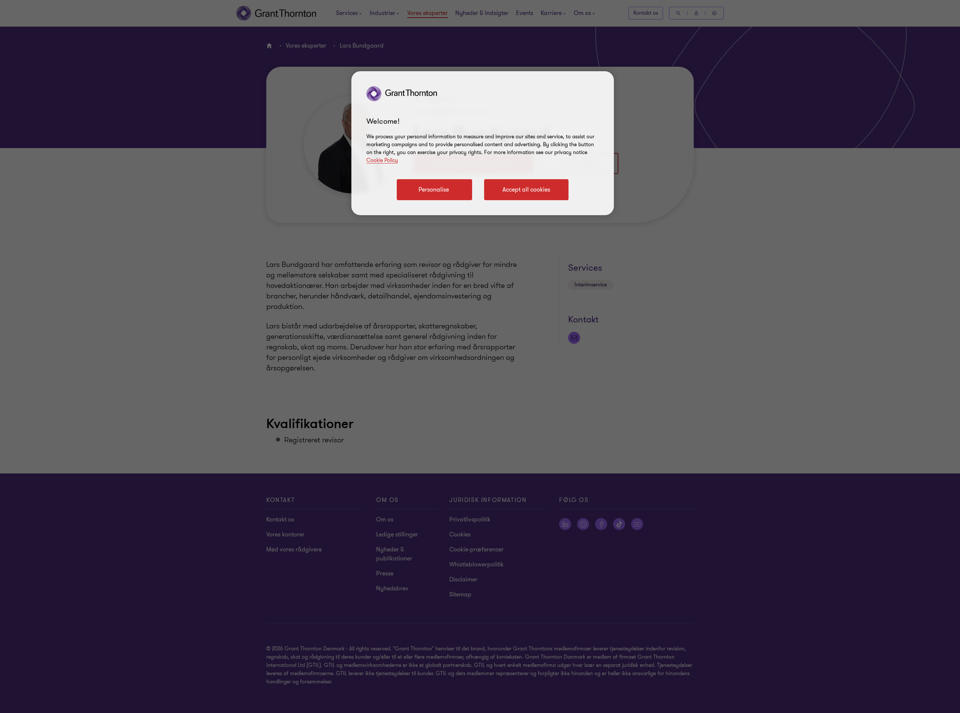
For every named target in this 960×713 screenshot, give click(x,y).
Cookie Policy (382, 160)
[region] (482, 143)
